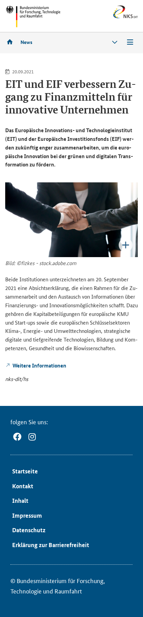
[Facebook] (17, 437)
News (26, 41)
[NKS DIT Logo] (110, 17)
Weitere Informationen (39, 365)
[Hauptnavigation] (130, 42)
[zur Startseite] (12, 42)
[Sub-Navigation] (115, 42)
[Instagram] (32, 437)
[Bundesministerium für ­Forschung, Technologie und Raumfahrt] (33, 16)
